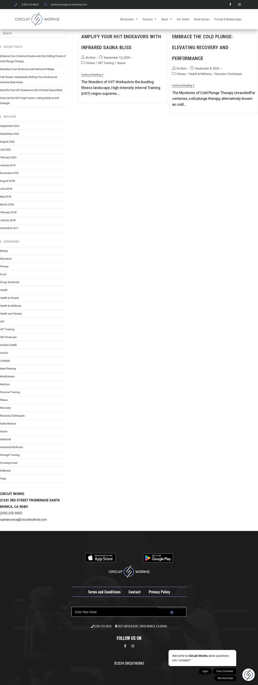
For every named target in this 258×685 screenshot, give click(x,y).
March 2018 (7, 204)
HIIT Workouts (8, 337)
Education (6, 258)
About (164, 19)
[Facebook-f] (230, 4)
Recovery (5, 407)
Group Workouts (9, 282)
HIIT (2, 321)
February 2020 (8, 157)
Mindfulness (7, 376)
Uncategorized (8, 462)
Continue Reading (92, 74)
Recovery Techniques (228, 74)
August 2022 (7, 141)
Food (3, 274)
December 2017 (9, 228)
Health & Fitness (9, 297)
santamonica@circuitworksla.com (23, 520)
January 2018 (7, 220)
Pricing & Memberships (227, 19)
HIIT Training (106, 63)
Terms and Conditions (104, 591)
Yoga (3, 478)
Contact (135, 591)
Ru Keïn (91, 57)
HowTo (4, 352)
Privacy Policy (159, 591)
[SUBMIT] (172, 612)
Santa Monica (8, 423)
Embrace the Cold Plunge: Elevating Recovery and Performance (202, 47)
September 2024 (9, 125)
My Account (127, 19)
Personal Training (10, 392)
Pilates (4, 399)
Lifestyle (5, 360)
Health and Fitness (11, 313)
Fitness (90, 63)
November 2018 (9, 173)
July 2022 (5, 149)
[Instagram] (239, 4)
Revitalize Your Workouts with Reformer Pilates (27, 69)
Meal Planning (8, 368)
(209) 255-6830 (11, 513)
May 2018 (5, 196)
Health (3, 290)
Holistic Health (8, 345)
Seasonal (5, 439)
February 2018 (8, 212)
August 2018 (7, 180)
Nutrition (5, 384)
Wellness (5, 470)
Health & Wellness (200, 74)
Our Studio (183, 19)
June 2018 (6, 188)
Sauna (121, 63)
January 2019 (7, 165)
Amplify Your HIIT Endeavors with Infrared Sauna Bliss (31, 90)
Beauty (4, 250)
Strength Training (10, 454)
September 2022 (9, 133)
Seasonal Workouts (11, 447)
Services (148, 19)
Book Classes (201, 19)
